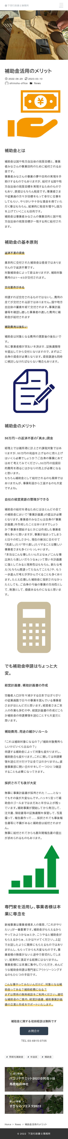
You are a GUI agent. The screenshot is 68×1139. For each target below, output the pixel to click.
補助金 (48, 1056)
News (37, 83)
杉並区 (33, 1056)
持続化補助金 (15, 1056)
